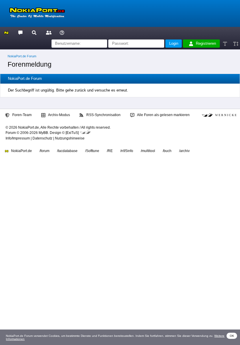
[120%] (235, 43)
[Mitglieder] (48, 32)
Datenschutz (42, 138)
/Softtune (92, 151)
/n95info (126, 151)
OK (232, 335)
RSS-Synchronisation (103, 115)
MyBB (43, 132)
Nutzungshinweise (70, 138)
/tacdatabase (67, 151)
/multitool (148, 151)
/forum (44, 151)
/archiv (184, 151)
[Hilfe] (62, 32)
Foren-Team (21, 115)
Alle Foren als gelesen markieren (163, 115)
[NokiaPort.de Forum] (20, 32)
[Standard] (225, 43)
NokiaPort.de (21, 151)
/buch (167, 151)
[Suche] (34, 32)
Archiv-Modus (58, 115)
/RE (110, 151)
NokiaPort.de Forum (22, 56)
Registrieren (206, 43)
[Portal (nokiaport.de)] (6, 32)
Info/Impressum (18, 138)
